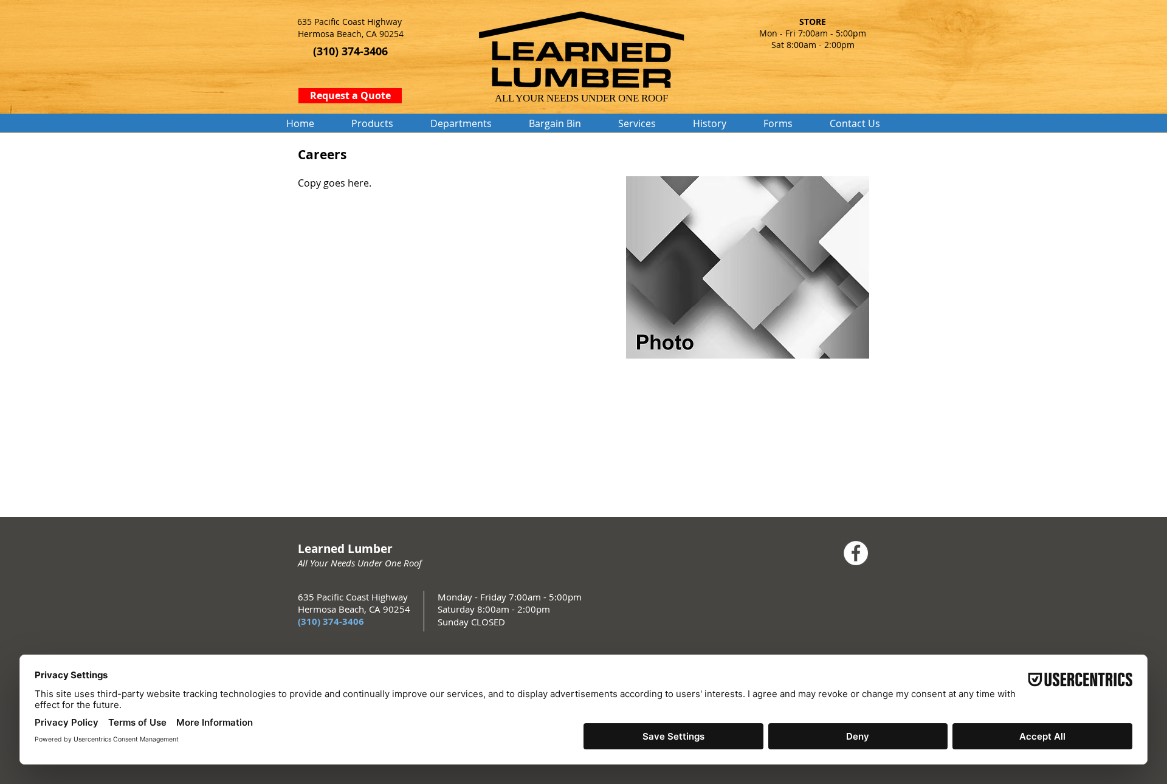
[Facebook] (856, 553)
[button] (371, 123)
